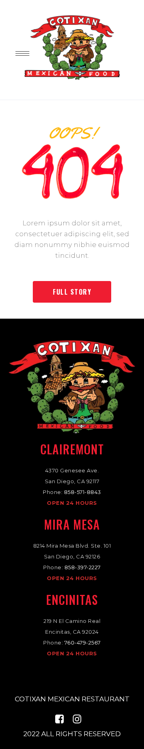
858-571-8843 (82, 492)
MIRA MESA (72, 524)
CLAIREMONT (72, 449)
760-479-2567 (82, 642)
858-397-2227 (82, 567)
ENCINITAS (72, 599)
